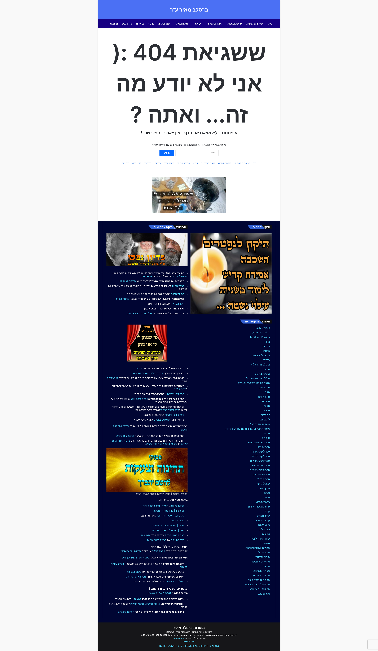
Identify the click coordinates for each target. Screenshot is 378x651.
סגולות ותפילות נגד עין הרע (136, 557)
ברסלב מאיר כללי (260, 364)
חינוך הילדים (180, 389)
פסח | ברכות (177, 530)
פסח (267, 497)
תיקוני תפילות (262, 557)
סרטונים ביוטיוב (162, 419)
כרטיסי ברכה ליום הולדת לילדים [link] (161, 443)
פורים (267, 492)
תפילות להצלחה (126, 611)
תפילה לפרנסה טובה (259, 579)
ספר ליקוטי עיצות (261, 456)
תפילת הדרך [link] (177, 293)
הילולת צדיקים (262, 373)
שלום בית (265, 543)
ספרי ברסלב (263, 479)
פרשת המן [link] (146, 276)
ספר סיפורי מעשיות (260, 469)
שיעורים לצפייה (254, 23)
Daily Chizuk (262, 327)
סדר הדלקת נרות (151, 505)
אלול (267, 341)
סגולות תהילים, (152, 603)
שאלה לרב (164, 23)
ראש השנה (264, 524)
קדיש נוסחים (263, 515)
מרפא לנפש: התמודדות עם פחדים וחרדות (248, 428)
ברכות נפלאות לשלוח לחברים (148, 373)
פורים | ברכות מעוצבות (172, 525)
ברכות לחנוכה (177, 505)
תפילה (266, 566)
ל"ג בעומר (264, 419)
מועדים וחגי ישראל (260, 424)
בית (270, 23)
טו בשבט (265, 410)
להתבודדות (112, 378)
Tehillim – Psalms (260, 337)
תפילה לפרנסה (180, 276)
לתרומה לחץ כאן (179, 638)
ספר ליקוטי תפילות (260, 460)
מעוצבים (145, 535)
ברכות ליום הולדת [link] (125, 435)
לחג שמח (165, 530)
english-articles (261, 332)
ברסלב (266, 360)
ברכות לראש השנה (260, 355)
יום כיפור (265, 415)
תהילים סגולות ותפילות (258, 547)
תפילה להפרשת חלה (135, 576)
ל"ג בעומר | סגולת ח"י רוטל (170, 515)
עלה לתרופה (263, 483)
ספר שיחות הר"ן (261, 474)
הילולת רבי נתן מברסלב (257, 378)
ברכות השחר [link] (122, 298)
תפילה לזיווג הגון (261, 575)
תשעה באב (264, 593)
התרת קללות (158, 551)
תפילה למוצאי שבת (174, 581)
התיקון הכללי (182, 23)
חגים (267, 392)
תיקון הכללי (264, 552)
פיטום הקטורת (134, 571)
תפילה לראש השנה (156, 540)
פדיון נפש (127, 23)
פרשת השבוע (235, 23)
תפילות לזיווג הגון (127, 281)
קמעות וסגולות (262, 520)
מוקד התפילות (214, 23)
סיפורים (266, 437)
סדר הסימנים (177, 540)
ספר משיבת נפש (261, 465)
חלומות (266, 401)
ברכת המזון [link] (178, 285)
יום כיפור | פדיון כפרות (173, 510)
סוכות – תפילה (177, 520)
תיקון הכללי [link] (178, 303)
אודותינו (163, 645)
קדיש (198, 23)
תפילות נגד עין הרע (260, 589)
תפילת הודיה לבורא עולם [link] (140, 313)
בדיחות (140, 23)
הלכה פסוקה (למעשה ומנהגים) (253, 382)
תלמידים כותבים (261, 561)
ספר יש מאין (263, 447)
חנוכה (267, 405)
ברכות (151, 23)
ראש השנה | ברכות (174, 535)
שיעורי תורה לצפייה (260, 538)
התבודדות (264, 387)
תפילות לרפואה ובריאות (257, 584)
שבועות (266, 534)
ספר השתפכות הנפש (259, 442)
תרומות (114, 23)
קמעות (137, 599)
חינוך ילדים (264, 396)
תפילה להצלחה (261, 570)
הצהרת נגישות (189, 641)
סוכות (267, 433)
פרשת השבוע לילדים (259, 506)
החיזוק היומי (263, 369)
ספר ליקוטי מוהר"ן (260, 451)
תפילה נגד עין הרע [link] (131, 551)
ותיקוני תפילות (137, 603)
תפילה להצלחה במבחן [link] (159, 592)
